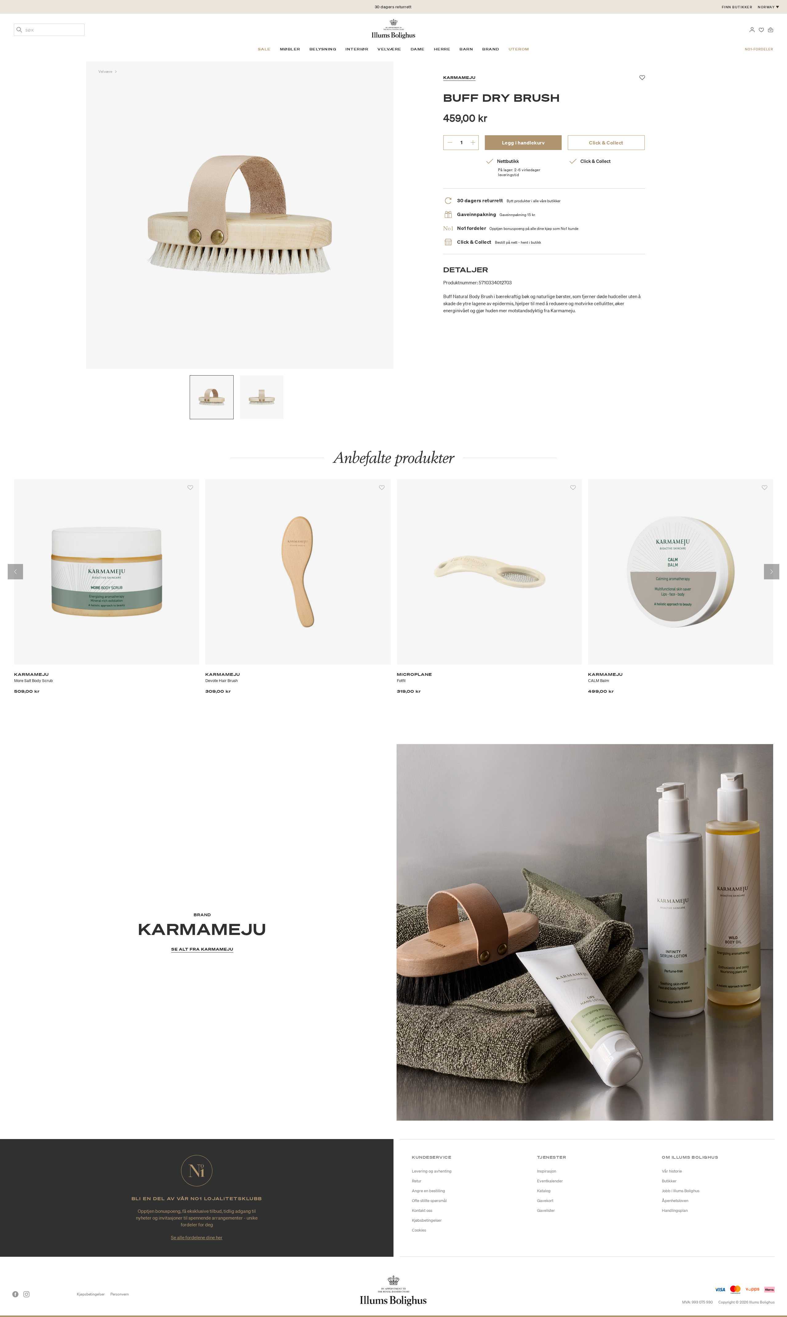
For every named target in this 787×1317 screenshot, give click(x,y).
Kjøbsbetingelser (427, 1220)
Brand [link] (491, 49)
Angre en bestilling (428, 1190)
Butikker (669, 1181)
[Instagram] (26, 1294)
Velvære (105, 71)
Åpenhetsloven (675, 1200)
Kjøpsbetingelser (91, 1294)
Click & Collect (606, 143)
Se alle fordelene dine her (197, 1237)
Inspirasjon (546, 1171)
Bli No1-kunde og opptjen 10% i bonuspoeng (393, 7)
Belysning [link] (323, 49)
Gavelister (546, 1210)
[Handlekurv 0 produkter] (770, 29)
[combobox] (49, 30)
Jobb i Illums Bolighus (680, 1190)
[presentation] (15, 571)
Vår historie (672, 1171)
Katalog (544, 1190)
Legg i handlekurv (523, 143)
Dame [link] (418, 49)
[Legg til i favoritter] (190, 488)
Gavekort (545, 1200)
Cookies (419, 1230)
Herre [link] (442, 49)
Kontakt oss (422, 1210)
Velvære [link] (389, 49)
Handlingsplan (675, 1210)
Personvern (119, 1294)
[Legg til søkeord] (19, 30)
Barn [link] (466, 49)
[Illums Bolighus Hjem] (393, 28)
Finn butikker (737, 7)
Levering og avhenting (432, 1171)
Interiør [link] (357, 49)
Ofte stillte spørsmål (429, 1200)
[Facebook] (15, 1294)
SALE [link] (264, 49)
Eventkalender (550, 1181)
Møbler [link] (290, 49)
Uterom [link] (519, 49)
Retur (416, 1181)
